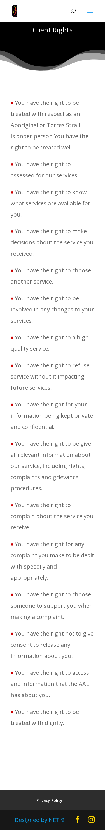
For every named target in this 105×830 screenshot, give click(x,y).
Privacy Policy (49, 800)
